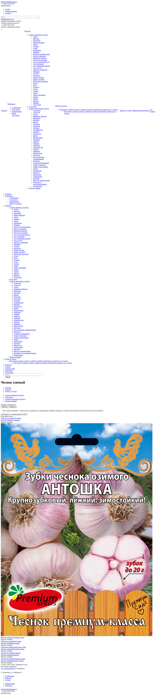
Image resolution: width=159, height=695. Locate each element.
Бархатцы (36, 118)
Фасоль (36, 101)
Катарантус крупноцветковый (40, 183)
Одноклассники (11, 11)
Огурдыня (37, 105)
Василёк (36, 120)
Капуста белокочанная (41, 54)
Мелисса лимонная (40, 70)
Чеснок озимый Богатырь (10, 643)
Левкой (36, 142)
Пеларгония (37, 153)
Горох (35, 44)
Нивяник (36, 151)
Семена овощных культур (38, 35)
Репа (35, 85)
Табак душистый (39, 165)
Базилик (36, 39)
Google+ (8, 13)
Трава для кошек (39, 95)
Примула (36, 161)
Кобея (35, 136)
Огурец (36, 74)
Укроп (35, 99)
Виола (35, 122)
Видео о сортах (61, 106)
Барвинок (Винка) (40, 116)
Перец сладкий (38, 79)
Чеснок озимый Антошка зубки (12, 637)
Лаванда (36, 143)
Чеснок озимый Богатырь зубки (12, 649)
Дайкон (36, 46)
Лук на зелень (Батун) (41, 62)
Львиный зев (38, 147)
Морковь (36, 72)
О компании (16, 108)
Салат (35, 89)
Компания (11, 104)
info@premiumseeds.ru (9, 2)
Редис (35, 83)
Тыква (35, 97)
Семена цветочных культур (39, 109)
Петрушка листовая (40, 81)
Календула (37, 134)
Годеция (36, 128)
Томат (35, 93)
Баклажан (36, 41)
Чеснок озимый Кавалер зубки (12, 661)
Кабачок (36, 52)
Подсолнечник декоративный (38, 158)
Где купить (16, 109)
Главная (4, 110)
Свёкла (36, 91)
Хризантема (37, 186)
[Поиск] (39, 17)
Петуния (36, 155)
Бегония (36, 178)
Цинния (36, 173)
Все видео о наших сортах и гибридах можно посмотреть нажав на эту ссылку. (89, 109)
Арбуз (35, 37)
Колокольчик (38, 138)
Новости (123, 110)
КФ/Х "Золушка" (16, 114)
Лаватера (36, 140)
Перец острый (38, 77)
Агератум (36, 110)
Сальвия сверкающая (41, 163)
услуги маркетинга (8, 668)
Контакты (145, 110)
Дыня (35, 48)
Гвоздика (36, 124)
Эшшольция (37, 176)
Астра (35, 114)
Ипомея (36, 132)
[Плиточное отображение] (13, 416)
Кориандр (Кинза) (40, 58)
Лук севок (32, 107)
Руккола (36, 87)
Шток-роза (37, 175)
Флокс (35, 169)
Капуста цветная (39, 56)
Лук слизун (37, 68)
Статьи (129, 110)
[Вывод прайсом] (15, 416)
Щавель (36, 103)
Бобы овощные (38, 42)
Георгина (36, 126)
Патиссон (36, 75)
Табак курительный (40, 167)
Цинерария (37, 171)
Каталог (28, 31)
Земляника (37, 50)
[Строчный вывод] (14, 416)
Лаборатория (16, 111)
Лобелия (36, 145)
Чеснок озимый (34, 188)
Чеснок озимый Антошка (10, 420)
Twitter (7, 9)
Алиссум (36, 112)
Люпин (36, 149)
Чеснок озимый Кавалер (10, 655)
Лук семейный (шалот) (41, 66)
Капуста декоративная (41, 180)
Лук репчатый (38, 64)
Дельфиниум (38, 130)
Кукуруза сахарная (40, 60)
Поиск (8, 377)
